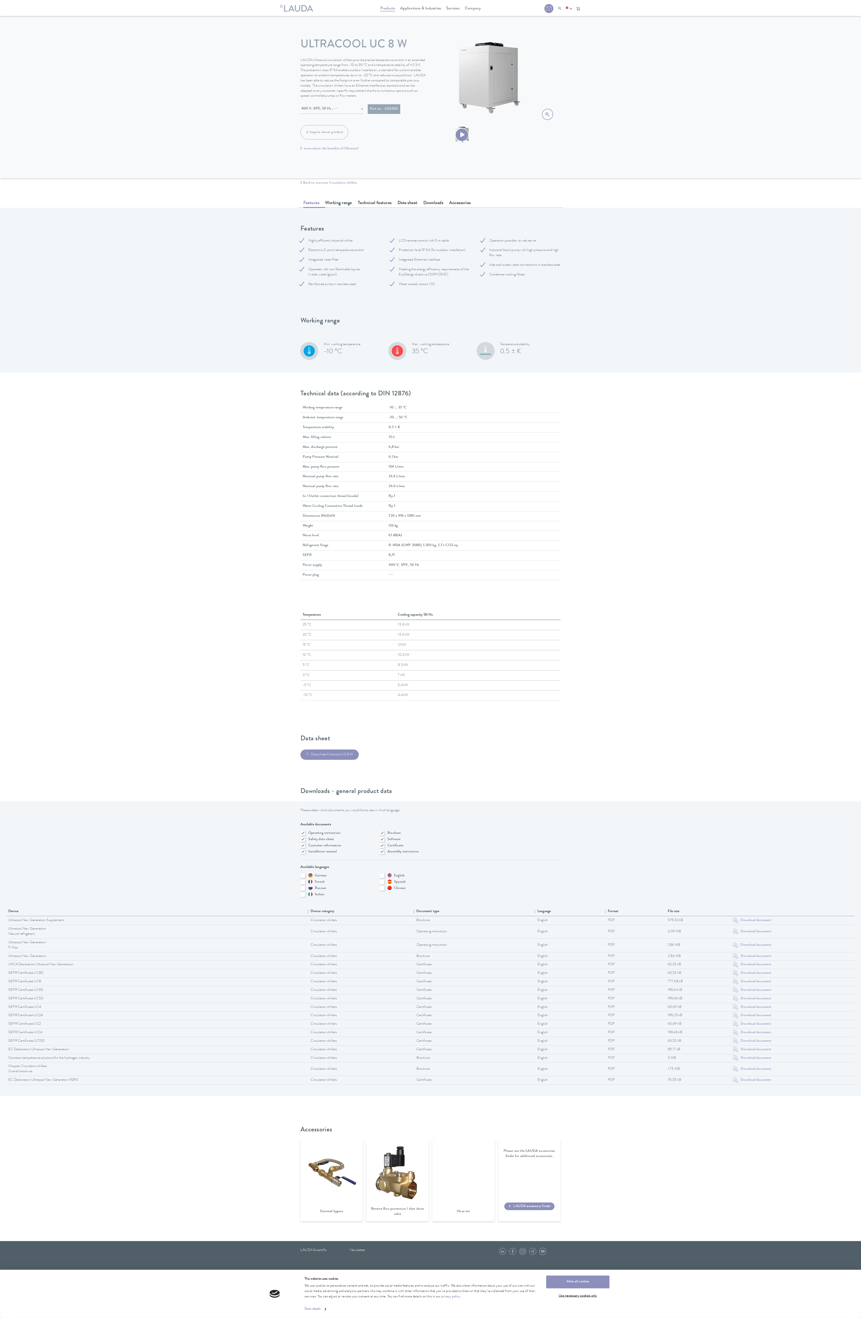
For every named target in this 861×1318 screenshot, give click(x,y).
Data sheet (407, 203)
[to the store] (578, 8)
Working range (338, 203)
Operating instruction (324, 833)
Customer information (324, 845)
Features (311, 203)
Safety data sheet (321, 839)
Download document (756, 920)
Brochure (394, 833)
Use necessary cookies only (578, 1296)
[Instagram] (522, 1253)
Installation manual (322, 852)
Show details (312, 1309)
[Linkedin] (502, 1253)
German (320, 876)
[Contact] (548, 8)
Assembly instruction (403, 852)
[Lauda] (298, 5)
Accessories (460, 203)
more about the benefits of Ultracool (330, 148)
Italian (319, 894)
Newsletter (357, 1250)
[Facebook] (512, 1253)
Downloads (433, 203)
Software (394, 839)
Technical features (375, 203)
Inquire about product (327, 132)
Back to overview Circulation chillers (330, 183)
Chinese (400, 888)
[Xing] (532, 1253)
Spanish (400, 882)
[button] (569, 8)
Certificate (395, 845)
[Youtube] (542, 1253)
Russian (320, 888)
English (399, 876)
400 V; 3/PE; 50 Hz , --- (319, 109)
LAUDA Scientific (313, 1250)
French (320, 882)
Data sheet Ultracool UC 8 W (332, 754)
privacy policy (450, 1296)
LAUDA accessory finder (532, 1206)
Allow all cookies (577, 1281)
